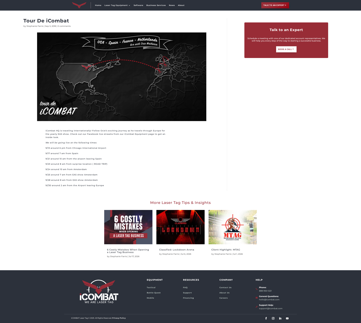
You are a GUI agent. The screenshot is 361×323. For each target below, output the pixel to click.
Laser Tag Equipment (116, 5)
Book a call (285, 49)
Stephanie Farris (35, 26)
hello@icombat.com (269, 299)
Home (98, 5)
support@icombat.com (270, 308)
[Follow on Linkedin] (280, 318)
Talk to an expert (274, 5)
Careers (223, 298)
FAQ (185, 287)
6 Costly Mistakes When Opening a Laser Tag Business (128, 251)
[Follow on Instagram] (273, 318)
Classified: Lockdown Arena (176, 249)
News (172, 5)
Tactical (151, 287)
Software (138, 5)
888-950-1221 (265, 291)
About (181, 5)
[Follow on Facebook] (266, 318)
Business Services (156, 5)
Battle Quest (154, 293)
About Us (224, 293)
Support (187, 293)
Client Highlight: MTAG (225, 249)
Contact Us (225, 287)
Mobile (150, 298)
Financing (188, 298)
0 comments (64, 26)
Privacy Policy (119, 318)
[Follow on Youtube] (287, 318)
